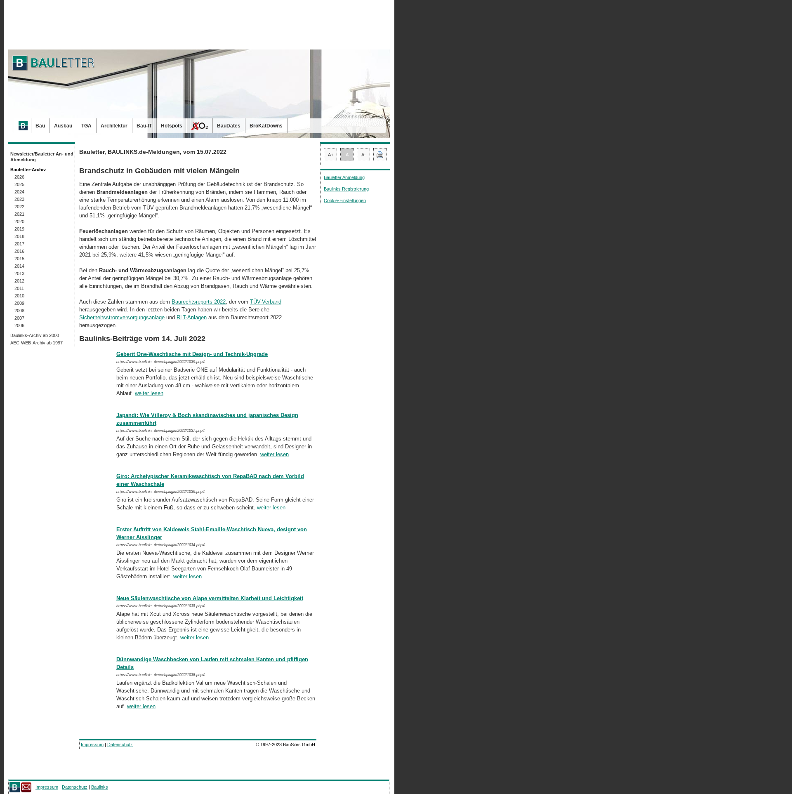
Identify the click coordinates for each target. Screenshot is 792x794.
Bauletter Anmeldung (344, 177)
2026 (19, 176)
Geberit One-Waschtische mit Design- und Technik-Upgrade (192, 354)
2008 (19, 310)
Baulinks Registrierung (346, 188)
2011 (19, 288)
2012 (19, 280)
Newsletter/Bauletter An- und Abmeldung (41, 156)
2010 (19, 295)
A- (363, 154)
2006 (19, 325)
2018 (19, 236)
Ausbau (63, 126)
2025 (19, 184)
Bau (40, 126)
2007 (19, 318)
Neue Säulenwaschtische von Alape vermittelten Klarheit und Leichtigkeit (209, 598)
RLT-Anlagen (192, 317)
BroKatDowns (266, 126)
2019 (19, 228)
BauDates (228, 126)
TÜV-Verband (265, 302)
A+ (330, 154)
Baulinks (99, 787)
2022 (19, 206)
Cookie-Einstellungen (345, 200)
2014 (19, 266)
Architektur (114, 126)
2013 (19, 273)
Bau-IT (144, 126)
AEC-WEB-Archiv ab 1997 (36, 342)
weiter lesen (149, 393)
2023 (19, 199)
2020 (19, 221)
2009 (19, 303)
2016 (19, 251)
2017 (19, 243)
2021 (19, 214)
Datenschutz (120, 744)
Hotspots (171, 126)
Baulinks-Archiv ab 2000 (34, 335)
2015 (19, 258)
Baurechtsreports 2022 (199, 302)
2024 (19, 191)
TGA (86, 126)
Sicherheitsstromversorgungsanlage (122, 317)
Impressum (92, 744)
